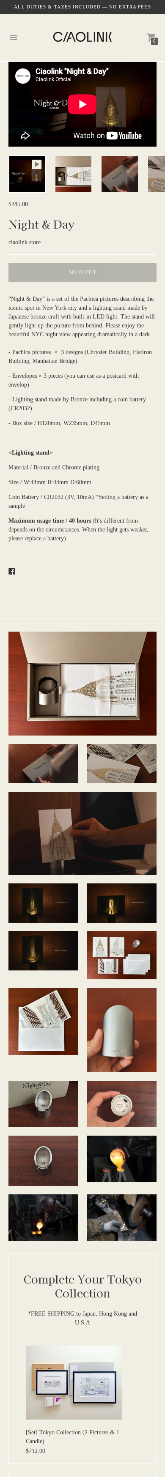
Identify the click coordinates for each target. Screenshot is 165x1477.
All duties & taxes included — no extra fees (82, 6)
